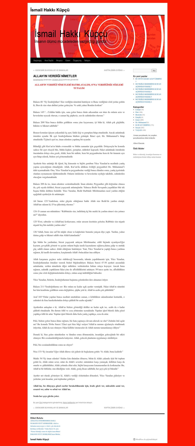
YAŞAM (138, 130)
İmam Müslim (55, 434)
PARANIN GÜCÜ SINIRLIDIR (40, 434)
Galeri (67, 60)
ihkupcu (59, 60)
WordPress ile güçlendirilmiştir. (147, 439)
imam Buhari (56, 431)
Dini (41, 402)
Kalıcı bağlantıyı (69, 402)
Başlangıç (38, 60)
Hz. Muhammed (140, 122)
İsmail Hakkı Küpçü (50, 10)
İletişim (87, 60)
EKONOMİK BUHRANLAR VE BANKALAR (50, 70)
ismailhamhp (38, 79)
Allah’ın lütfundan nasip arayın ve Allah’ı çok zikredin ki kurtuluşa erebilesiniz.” (45, 426)
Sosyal (137, 127)
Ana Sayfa (49, 60)
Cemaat (137, 109)
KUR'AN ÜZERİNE (142, 125)
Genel (137, 120)
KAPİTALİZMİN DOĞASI (114, 70)
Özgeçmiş (77, 60)
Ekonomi (138, 114)
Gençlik (138, 117)
